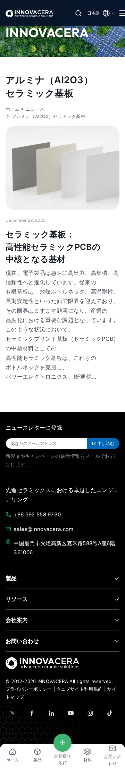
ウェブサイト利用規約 (79, 689)
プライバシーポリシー (29, 689)
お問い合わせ (22, 641)
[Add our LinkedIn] (51, 713)
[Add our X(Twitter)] (12, 713)
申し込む (106, 443)
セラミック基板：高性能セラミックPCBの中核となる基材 (53, 246)
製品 (11, 578)
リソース (17, 599)
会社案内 (17, 619)
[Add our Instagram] (90, 713)
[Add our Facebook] (32, 713)
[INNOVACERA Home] (42, 662)
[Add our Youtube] (71, 713)
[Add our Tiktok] (110, 713)
